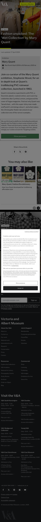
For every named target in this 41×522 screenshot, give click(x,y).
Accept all (20, 288)
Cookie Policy (15, 265)
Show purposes (20, 283)
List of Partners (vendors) (10, 276)
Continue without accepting (32, 231)
